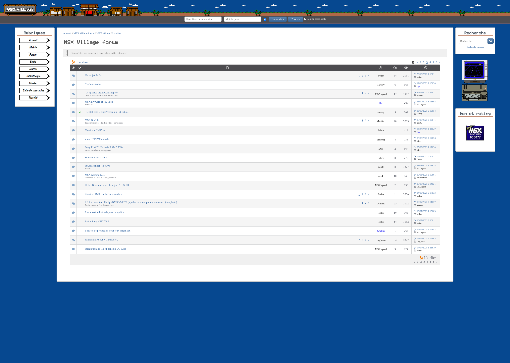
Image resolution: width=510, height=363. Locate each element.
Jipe (418, 86)
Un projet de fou (93, 75)
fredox (381, 76)
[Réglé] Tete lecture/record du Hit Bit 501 (107, 111)
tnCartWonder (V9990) (97, 165)
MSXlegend (381, 94)
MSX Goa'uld (92, 120)
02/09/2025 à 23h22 (426, 156)
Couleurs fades (93, 84)
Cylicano (381, 203)
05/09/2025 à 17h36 (426, 138)
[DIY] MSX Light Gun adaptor (101, 92)
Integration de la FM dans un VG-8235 (106, 248)
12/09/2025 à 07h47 (426, 129)
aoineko (420, 95)
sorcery (381, 85)
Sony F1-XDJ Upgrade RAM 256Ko (104, 147)
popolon (420, 205)
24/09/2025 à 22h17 (426, 92)
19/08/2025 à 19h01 (426, 175)
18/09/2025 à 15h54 (426, 111)
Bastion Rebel (422, 178)
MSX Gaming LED (95, 174)
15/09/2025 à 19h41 (426, 120)
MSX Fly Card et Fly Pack (99, 101)
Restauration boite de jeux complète (104, 212)
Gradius (381, 231)
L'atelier (82, 62)
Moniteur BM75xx (95, 130)
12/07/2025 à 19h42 (426, 230)
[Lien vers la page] (35, 40)
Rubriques (34, 33)
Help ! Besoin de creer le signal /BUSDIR (107, 184)
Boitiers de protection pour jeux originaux (107, 230)
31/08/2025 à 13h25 (426, 166)
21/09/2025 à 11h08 (426, 102)
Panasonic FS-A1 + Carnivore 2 (102, 239)
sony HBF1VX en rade (97, 139)
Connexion (278, 19)
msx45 (419, 123)
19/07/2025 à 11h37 (426, 202)
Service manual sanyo (96, 157)
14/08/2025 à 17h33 (426, 193)
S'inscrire (296, 19)
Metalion (381, 121)
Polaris (381, 130)
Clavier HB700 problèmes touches (103, 193)
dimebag (381, 139)
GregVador (381, 240)
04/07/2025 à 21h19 (426, 248)
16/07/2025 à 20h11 (426, 220)
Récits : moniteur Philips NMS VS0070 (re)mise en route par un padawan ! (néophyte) (131, 202)
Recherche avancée (475, 47)
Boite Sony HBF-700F (97, 221)
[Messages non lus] (413, 62)
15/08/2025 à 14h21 (426, 184)
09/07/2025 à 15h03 (426, 238)
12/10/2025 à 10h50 (426, 83)
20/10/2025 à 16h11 (426, 74)
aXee (419, 141)
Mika (381, 213)
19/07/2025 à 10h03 (426, 211)
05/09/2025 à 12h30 (426, 147)
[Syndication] (421, 258)
